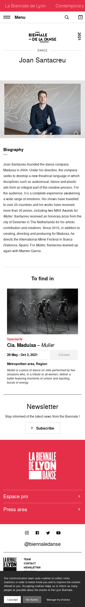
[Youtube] (58, 532)
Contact (30, 563)
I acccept (12, 599)
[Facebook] (37, 532)
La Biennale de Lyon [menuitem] (25, 5)
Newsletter (32, 567)
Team (27, 559)
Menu (20, 17)
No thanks (32, 599)
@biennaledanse (42, 544)
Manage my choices (58, 599)
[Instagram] (27, 532)
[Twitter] (48, 532)
